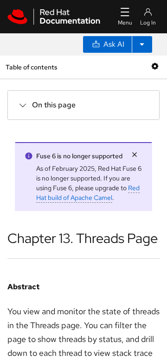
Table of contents (31, 66)
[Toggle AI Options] (142, 44)
